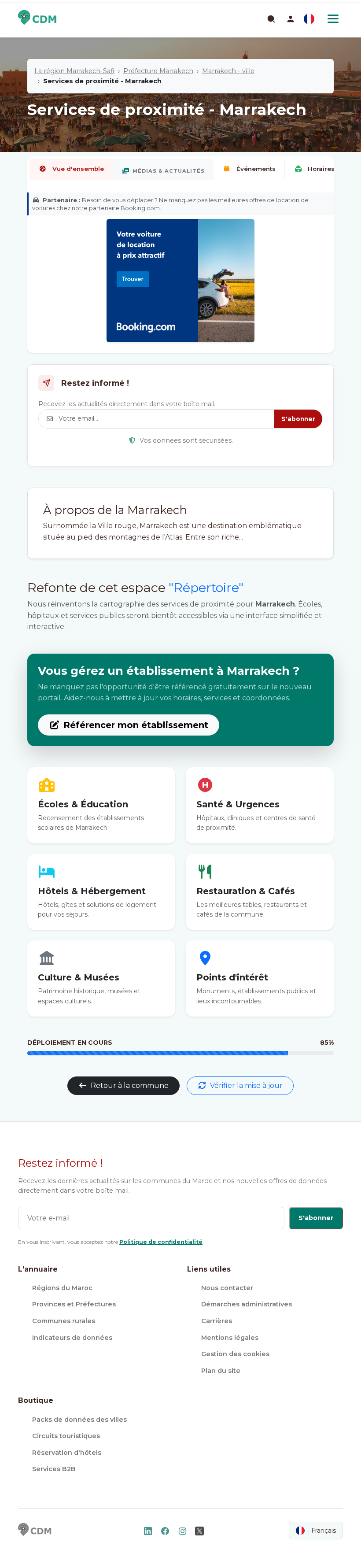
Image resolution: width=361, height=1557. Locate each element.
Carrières (216, 1321)
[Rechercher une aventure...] (270, 18)
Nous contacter (227, 1288)
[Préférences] (309, 19)
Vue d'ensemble (78, 168)
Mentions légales (229, 1338)
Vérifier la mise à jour (246, 1085)
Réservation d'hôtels (66, 1453)
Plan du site (220, 1371)
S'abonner (298, 418)
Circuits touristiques (66, 1436)
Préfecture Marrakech (158, 71)
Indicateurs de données (72, 1338)
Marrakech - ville (228, 71)
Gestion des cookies (235, 1354)
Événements (256, 168)
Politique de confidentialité (161, 1242)
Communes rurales (63, 1321)
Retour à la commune (130, 1085)
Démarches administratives (246, 1304)
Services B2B (54, 1469)
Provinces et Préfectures (74, 1304)
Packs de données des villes (79, 1420)
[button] (290, 19)
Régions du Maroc (62, 1288)
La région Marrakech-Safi (74, 71)
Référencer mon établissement (135, 725)
